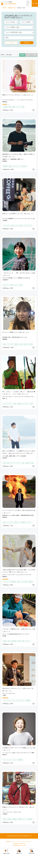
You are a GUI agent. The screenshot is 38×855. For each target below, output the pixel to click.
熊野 (32, 463)
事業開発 (20, 759)
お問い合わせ (22, 843)
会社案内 (16, 843)
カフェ (17, 225)
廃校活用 (15, 819)
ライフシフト (6, 700)
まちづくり (5, 285)
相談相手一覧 (11, 7)
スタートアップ (6, 759)
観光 (4, 522)
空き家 (11, 285)
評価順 (34, 55)
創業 (21, 225)
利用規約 (8, 841)
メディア (28, 641)
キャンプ (17, 285)
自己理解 (5, 106)
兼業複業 (5, 166)
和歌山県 (28, 463)
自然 (32, 403)
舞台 (21, 285)
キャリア (18, 106)
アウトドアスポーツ (7, 403)
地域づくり (17, 522)
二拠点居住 (23, 166)
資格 (23, 106)
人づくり (29, 522)
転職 (10, 106)
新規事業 (28, 700)
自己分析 (26, 344)
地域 (23, 463)
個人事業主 (13, 581)
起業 (13, 225)
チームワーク (26, 403)
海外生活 (17, 344)
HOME (4, 7)
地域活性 (19, 403)
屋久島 (4, 641)
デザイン (18, 463)
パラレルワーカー (20, 700)
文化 (21, 344)
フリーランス (6, 581)
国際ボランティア (22, 819)
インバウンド (10, 522)
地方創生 (23, 522)
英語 (4, 344)
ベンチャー (14, 759)
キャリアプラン (6, 225)
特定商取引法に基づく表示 (20, 845)
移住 (4, 463)
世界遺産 (30, 819)
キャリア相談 (24, 581)
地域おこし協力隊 (7, 819)
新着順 (22, 55)
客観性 (31, 344)
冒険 (15, 403)
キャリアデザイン (28, 225)
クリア (11, 42)
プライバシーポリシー (16, 841)
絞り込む (26, 42)
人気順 (28, 55)
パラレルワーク (16, 166)
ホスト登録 (35, 3)
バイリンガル (10, 344)
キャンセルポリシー (27, 841)
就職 (14, 106)
